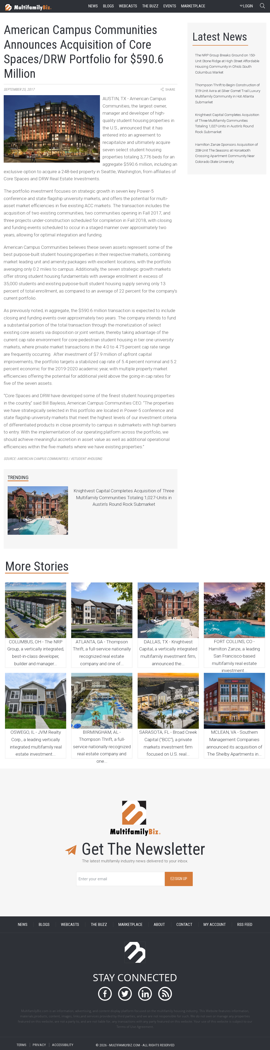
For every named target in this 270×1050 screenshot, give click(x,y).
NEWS (22, 924)
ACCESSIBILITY (62, 1045)
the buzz (150, 6)
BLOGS (44, 924)
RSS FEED (244, 924)
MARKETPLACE (130, 924)
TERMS (21, 1045)
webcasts (128, 6)
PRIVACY (39, 1045)
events (169, 6)
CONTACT (184, 924)
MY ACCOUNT (215, 924)
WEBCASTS (70, 924)
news (93, 6)
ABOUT (159, 924)
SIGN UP (180, 879)
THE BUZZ (99, 924)
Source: (53, 459)
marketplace (193, 6)
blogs (108, 6)
